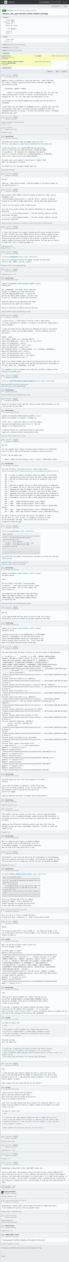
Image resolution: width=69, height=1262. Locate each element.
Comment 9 (8, 400)
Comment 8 (8, 377)
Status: (8, 39)
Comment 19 (8, 810)
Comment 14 (8, 569)
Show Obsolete (6, 68)
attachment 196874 (13, 1011)
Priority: (8, 31)
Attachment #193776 (6, 386)
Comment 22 (8, 870)
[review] (38, 283)
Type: (8, 28)
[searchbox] (50, 2)
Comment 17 (8, 648)
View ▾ (65, 6)
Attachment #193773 (6, 265)
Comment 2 (8, 175)
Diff (57, 56)
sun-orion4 (10, 246)
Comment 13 (8, 527)
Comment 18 (8, 775)
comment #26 (15, 1023)
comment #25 (43, 1073)
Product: (8, 20)
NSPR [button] (13, 20)
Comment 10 (8, 412)
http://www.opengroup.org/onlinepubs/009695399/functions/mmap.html (28, 144)
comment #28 (15, 1111)
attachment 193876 (16, 573)
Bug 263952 (10, 10)
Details (54, 56)
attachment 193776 (16, 416)
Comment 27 (8, 1019)
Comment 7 (8, 317)
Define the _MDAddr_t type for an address (12, 61)
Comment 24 (8, 923)
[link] (21, 543)
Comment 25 (8, 941)
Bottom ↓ (50, 71)
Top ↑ (3, 1256)
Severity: (8, 33)
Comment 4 (8, 228)
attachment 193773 (16, 283)
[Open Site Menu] (2, 2)
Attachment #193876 (6, 564)
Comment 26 (8, 989)
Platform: (7, 25)
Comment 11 (8, 441)
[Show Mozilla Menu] (5, 2)
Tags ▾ (57, 71)
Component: (7, 22)
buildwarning (9, 1220)
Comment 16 (8, 624)
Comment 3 (8, 191)
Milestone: (7, 41)
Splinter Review (63, 56)
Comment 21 (8, 853)
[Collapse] (66, 76)
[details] (26, 283)
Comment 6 (8, 279)
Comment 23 (8, 911)
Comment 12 (8, 465)
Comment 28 (8, 1065)
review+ (39, 56)
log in (9, 1248)
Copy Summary (55, 6)
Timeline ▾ (64, 71)
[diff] (32, 283)
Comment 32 (8, 1236)
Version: (8, 23)
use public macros (6, 56)
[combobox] (50, 2)
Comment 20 (8, 837)
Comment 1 (8, 138)
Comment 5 (8, 253)
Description (8, 76)
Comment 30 (8, 1164)
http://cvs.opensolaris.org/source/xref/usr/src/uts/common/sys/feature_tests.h (30, 471)
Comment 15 (8, 608)
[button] (64, 2)
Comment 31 (8, 1202)
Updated (7, 119)
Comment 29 (8, 1089)
